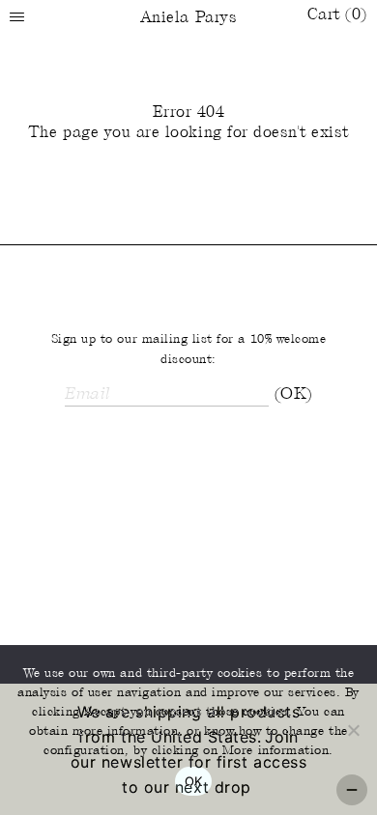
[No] (352, 730)
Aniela (188, 18)
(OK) (293, 395)
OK (194, 781)
